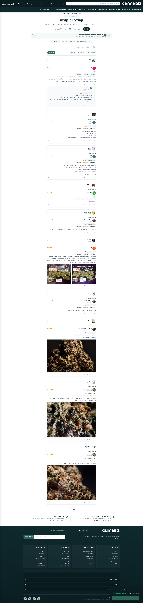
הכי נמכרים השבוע (113, 558)
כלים (61, 4)
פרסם (50, 53)
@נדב (83, 90)
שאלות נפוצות (65, 554)
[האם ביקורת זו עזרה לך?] (93, 84)
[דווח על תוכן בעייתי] (48, 84)
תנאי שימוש (42, 563)
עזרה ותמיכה (42, 554)
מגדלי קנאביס (114, 575)
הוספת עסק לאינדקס (40, 558)
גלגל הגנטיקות (65, 558)
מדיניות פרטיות (41, 566)
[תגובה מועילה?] (90, 106)
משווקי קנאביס (114, 579)
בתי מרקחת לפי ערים (112, 589)
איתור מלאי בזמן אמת (88, 551)
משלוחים (115, 563)
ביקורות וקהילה (113, 9)
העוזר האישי (90, 558)
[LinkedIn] (79, 530)
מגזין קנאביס (66, 566)
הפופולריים (101, 9)
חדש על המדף (114, 561)
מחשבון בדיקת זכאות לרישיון (86, 561)
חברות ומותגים (60, 9)
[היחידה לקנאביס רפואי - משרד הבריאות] (38, 598)
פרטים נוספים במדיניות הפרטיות (120, 593)
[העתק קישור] (84, 84)
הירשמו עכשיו (29, 537)
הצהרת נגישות (41, 561)
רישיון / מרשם (45, 9)
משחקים (32, 4)
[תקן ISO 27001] (29, 598)
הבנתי (35, 36)
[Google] (86, 530)
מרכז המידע (66, 551)
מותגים (116, 584)
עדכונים (55, 4)
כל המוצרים (135, 9)
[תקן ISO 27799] (25, 598)
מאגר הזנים (71, 9)
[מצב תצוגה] (23, 3)
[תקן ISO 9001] (34, 598)
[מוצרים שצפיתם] (27, 3)
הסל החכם (90, 554)
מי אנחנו (43, 551)
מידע (49, 4)
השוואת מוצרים (89, 556)
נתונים (44, 4)
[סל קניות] (18, 3)
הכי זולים (81, 9)
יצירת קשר (42, 556)
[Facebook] (83, 530)
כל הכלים (91, 563)
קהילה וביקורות (65, 561)
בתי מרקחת (125, 9)
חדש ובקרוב (91, 9)
